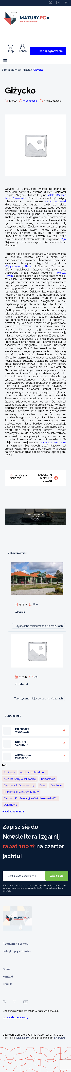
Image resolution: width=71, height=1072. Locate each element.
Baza (42, 785)
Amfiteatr (9, 772)
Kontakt (8, 976)
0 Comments (30, 100)
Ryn (63, 239)
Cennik (7, 984)
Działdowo (10, 804)
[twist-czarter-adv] (35, 537)
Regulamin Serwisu (15, 943)
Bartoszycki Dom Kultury (19, 785)
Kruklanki (21, 684)
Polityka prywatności (17, 951)
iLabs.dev (22, 1037)
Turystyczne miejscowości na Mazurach (38, 625)
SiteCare (60, 1037)
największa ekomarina (52, 442)
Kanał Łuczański (55, 201)
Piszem (29, 266)
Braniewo (56, 785)
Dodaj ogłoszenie (51, 51)
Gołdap (20, 611)
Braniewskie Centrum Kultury (21, 791)
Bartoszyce (48, 779)
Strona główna (11, 69)
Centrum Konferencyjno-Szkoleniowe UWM (30, 798)
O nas (6, 969)
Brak (35, 604)
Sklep (10, 51)
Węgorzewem (13, 266)
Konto (23, 51)
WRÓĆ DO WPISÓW (18, 477)
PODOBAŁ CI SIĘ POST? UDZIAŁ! (45, 478)
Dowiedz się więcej (15, 1017)
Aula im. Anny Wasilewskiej (20, 779)
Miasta (26, 69)
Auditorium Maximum (33, 772)
